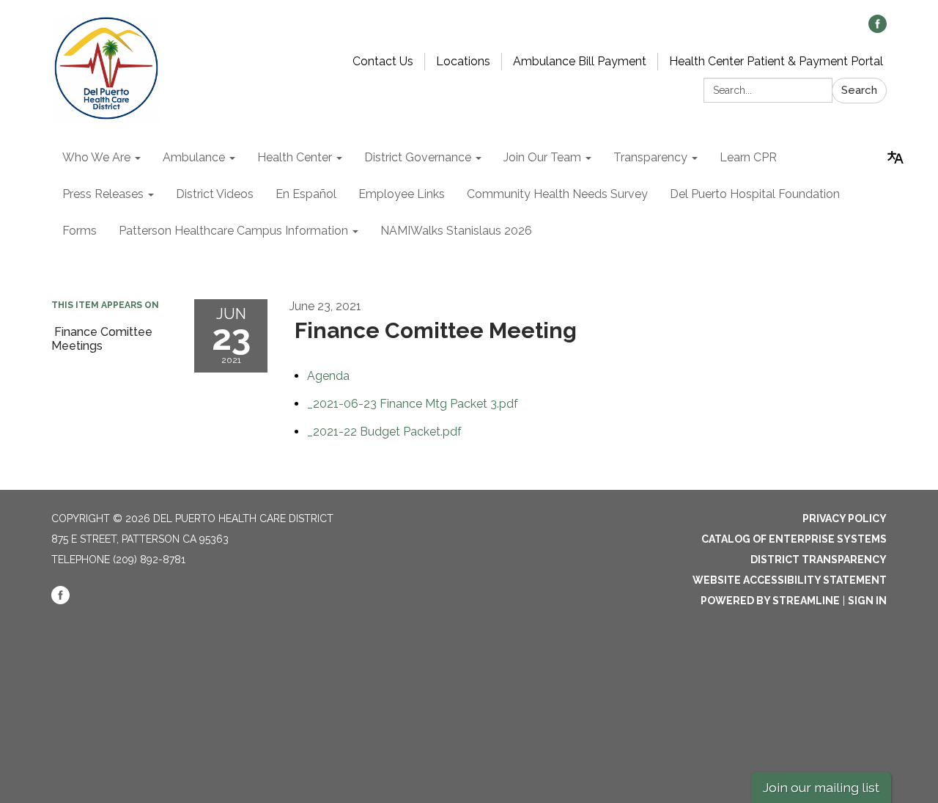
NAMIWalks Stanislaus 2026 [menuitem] (456, 231)
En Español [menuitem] (306, 194)
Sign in (867, 600)
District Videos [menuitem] (215, 194)
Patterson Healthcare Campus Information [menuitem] (233, 231)
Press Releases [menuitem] (103, 194)
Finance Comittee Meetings (101, 339)
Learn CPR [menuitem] (748, 157)
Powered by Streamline (770, 600)
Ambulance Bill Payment (579, 61)
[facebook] (877, 29)
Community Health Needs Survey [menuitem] (557, 194)
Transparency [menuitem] (650, 157)
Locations (463, 61)
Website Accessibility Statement (790, 580)
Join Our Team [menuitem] (542, 157)
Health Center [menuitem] (294, 157)
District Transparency (818, 559)
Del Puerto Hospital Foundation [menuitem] (755, 194)
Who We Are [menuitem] (96, 157)
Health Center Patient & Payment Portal (776, 61)
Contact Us (382, 61)
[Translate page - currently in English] (895, 157)
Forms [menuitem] (79, 231)
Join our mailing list (821, 787)
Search (859, 90)
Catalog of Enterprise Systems (794, 539)
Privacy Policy (844, 518)
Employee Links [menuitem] (401, 194)
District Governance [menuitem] (417, 157)
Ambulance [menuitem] (194, 157)
